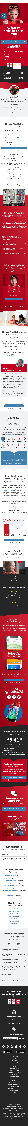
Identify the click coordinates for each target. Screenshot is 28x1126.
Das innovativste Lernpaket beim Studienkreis (10, 254)
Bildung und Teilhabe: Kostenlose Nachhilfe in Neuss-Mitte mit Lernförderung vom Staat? (10, 968)
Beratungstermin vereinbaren (14, 148)
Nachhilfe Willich (10, 895)
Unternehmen (18, 1100)
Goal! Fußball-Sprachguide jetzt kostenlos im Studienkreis (10, 243)
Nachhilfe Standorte (14, 1082)
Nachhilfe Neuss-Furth (10, 875)
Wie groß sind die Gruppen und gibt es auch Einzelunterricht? (12, 955)
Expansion (14, 1060)
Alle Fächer (14, 1074)
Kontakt (11, 1110)
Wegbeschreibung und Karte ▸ (14, 137)
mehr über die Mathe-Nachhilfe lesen (14, 463)
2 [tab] (7, 208)
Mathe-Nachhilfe (10, 455)
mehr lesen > (14, 229)
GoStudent (6, 1102)
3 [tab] (9, 208)
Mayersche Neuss (6, 854)
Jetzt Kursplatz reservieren (14, 298)
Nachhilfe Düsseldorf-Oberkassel (11, 878)
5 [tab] (14, 208)
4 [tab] (12, 208)
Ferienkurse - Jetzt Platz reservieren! (14, 42)
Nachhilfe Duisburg (14, 916)
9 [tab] (22, 208)
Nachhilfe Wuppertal (14, 921)
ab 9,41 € (7, 78)
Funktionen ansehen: (9, 673)
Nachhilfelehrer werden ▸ (14, 356)
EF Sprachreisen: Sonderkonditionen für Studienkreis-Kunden (11, 859)
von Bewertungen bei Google (14, 595)
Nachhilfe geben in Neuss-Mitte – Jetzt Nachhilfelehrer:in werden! (12, 248)
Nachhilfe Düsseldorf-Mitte (10, 885)
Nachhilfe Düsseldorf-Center (11, 888)
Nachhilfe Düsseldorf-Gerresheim (10, 893)
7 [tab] (18, 208)
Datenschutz (17, 1104)
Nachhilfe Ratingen (14, 911)
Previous (1, 288)
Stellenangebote (14, 1062)
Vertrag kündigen (14, 1070)
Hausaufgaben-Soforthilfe (14, 1088)
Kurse (14, 1092)
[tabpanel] (14, 197)
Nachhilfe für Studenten (14, 1084)
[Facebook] (3, 1046)
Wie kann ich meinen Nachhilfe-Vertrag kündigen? (10, 973)
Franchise (14, 1058)
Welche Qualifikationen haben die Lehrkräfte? (10, 949)
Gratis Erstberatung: (14, 306)
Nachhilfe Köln (14, 923)
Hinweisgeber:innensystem (10, 1108)
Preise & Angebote (14, 1068)
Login (16, 1110)
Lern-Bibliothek (14, 1090)
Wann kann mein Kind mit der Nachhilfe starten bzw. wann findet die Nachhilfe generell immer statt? (12, 961)
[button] (14, 567)
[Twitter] (8, 1046)
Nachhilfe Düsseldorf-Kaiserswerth (10, 890)
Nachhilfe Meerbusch (10, 880)
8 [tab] (20, 208)
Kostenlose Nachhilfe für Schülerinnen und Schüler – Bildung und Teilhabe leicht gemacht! (12, 237)
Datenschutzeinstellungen (13, 1106)
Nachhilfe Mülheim (14, 918)
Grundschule (10, 434)
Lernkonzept (12, 493)
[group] (14, 288)
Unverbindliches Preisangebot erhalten (14, 777)
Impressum (9, 1104)
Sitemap (21, 1108)
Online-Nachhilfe (14, 1086)
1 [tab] (5, 208)
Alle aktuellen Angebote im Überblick (9, 980)
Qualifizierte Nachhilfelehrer (14, 1072)
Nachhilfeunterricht (8, 490)
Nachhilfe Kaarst (11, 883)
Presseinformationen (14, 1076)
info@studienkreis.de (14, 1118)
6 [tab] (16, 208)
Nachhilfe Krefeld (14, 913)
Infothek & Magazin (8, 1100)
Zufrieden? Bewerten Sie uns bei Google (14, 597)
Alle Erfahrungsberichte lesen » (14, 557)
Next (26, 288)
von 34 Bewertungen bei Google (17, 67)
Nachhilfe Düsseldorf (14, 908)
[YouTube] (12, 1046)
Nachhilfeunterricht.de (16, 1102)
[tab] (3, 439)
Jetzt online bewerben (13, 1023)
